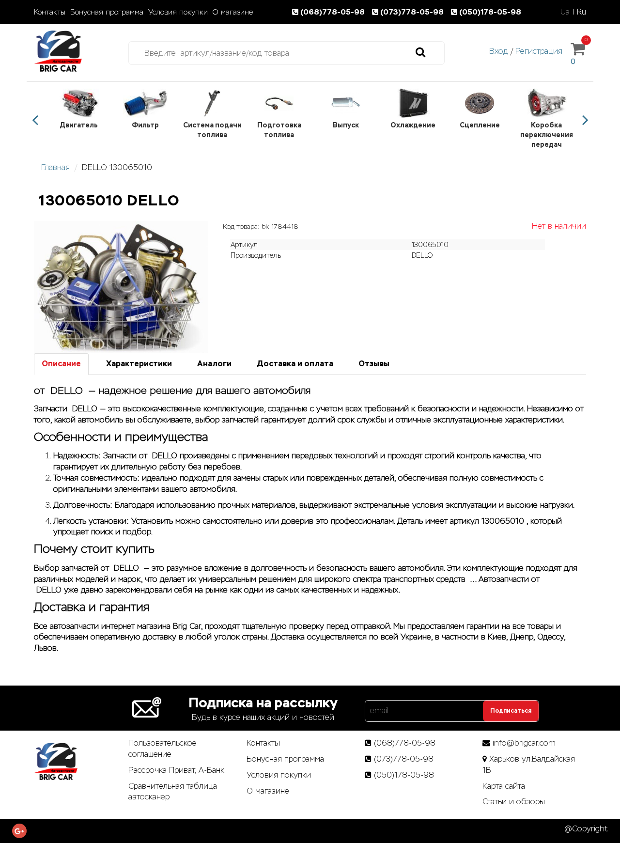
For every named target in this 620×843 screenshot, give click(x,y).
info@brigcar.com (524, 743)
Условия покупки (178, 12)
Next (585, 120)
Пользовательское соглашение (162, 748)
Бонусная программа (106, 12)
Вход (498, 51)
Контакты (49, 12)
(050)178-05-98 (490, 11)
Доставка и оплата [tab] (295, 364)
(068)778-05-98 (333, 11)
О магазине (233, 12)
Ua (565, 11)
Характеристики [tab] (139, 364)
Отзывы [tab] (373, 364)
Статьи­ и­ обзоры (513, 801)
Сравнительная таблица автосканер (172, 791)
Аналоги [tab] (214, 364)
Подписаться (510, 711)
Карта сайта (503, 786)
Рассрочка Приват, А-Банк (176, 770)
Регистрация (538, 51)
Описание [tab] (61, 364)
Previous (35, 120)
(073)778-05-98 (413, 11)
